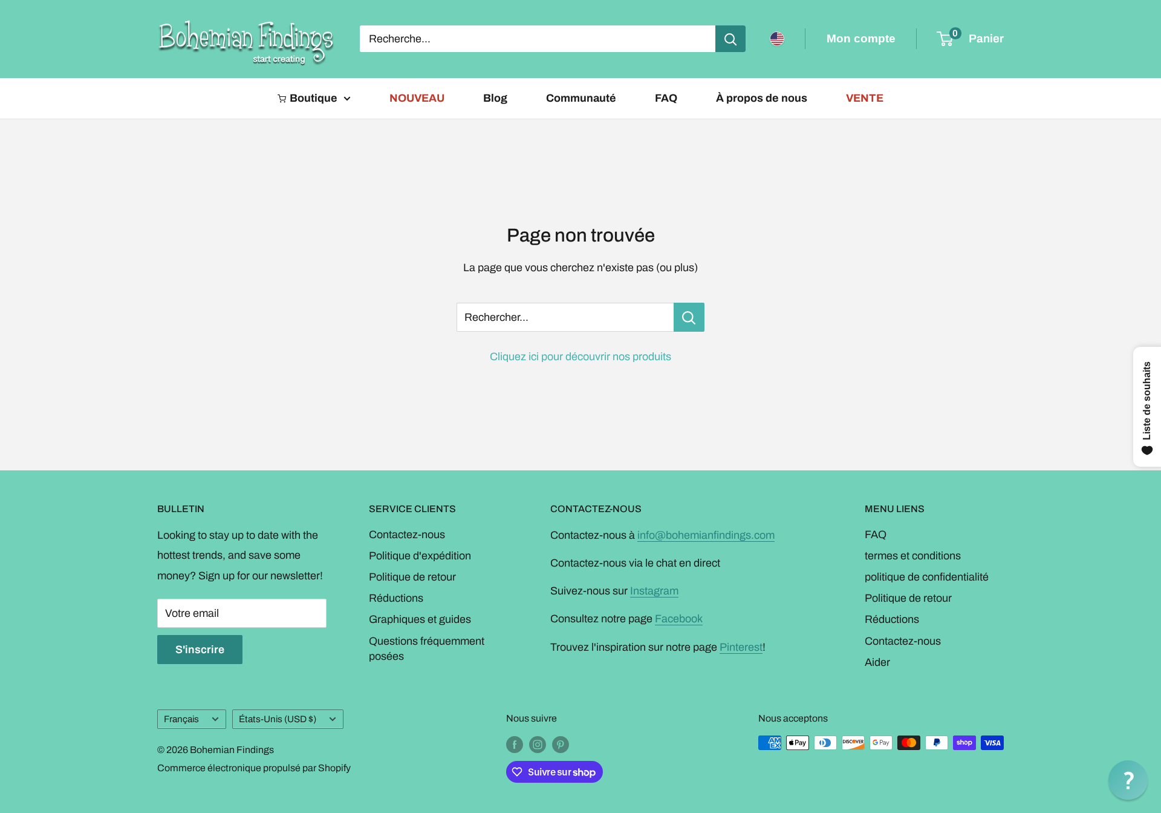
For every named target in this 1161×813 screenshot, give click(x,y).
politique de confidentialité (927, 577)
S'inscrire (199, 649)
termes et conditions (913, 556)
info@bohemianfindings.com (706, 535)
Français (181, 719)
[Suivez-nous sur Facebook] (514, 745)
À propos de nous (761, 98)
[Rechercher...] (689, 317)
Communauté (581, 98)
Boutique (313, 98)
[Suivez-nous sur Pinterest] (560, 745)
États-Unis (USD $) (277, 719)
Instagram (654, 591)
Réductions (396, 598)
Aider (877, 662)
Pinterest (741, 647)
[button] (1128, 780)
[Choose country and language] (777, 38)
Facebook (679, 619)
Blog (495, 98)
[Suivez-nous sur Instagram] (537, 745)
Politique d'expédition (420, 556)
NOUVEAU (416, 98)
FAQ (666, 98)
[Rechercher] (730, 38)
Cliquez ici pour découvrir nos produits (580, 357)
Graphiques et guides (420, 619)
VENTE (864, 98)
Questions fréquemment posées (426, 648)
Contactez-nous (407, 534)
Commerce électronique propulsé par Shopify (254, 768)
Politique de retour (412, 577)
